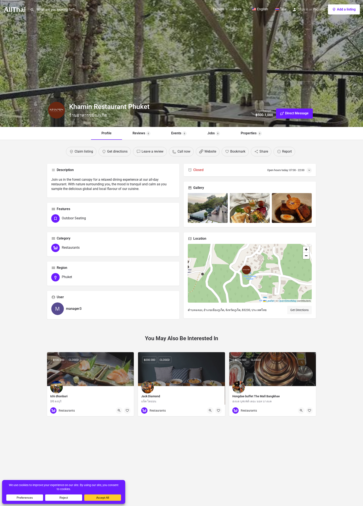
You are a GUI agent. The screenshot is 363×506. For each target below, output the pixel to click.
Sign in (303, 9)
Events (178, 133)
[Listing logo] (56, 110)
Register (319, 9)
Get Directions (299, 310)
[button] (249, 273)
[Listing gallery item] (208, 208)
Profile (106, 133)
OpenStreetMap (288, 300)
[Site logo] (15, 9)
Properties (250, 133)
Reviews (141, 133)
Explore (218, 9)
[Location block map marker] (246, 269)
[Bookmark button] (127, 410)
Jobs (212, 133)
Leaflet (270, 300)
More (237, 9)
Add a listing (346, 9)
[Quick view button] (119, 410)
